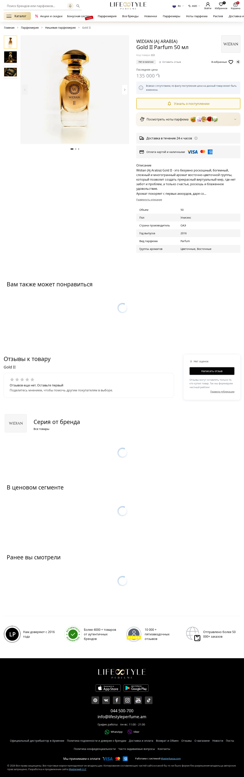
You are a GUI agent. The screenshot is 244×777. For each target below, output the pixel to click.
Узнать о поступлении (191, 103)
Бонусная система (79, 16)
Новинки (150, 16)
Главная (9, 27)
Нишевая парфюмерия (60, 27)
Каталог (20, 16)
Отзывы (186, 740)
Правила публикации (222, 391)
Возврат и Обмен (167, 740)
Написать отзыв (211, 371)
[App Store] (108, 688)
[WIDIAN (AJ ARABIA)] (230, 44)
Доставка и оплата (141, 740)
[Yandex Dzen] (148, 700)
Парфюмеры (171, 16)
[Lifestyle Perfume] (128, 6)
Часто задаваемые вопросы (136, 749)
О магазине (202, 740)
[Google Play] (136, 688)
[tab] (72, 148)
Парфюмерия (107, 16)
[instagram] (127, 700)
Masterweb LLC (77, 769)
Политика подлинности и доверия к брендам (96, 740)
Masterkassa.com (171, 758)
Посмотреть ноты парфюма (168, 119)
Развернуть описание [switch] (149, 199)
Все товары (41, 429)
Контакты (164, 749)
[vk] (106, 700)
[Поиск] (78, 6)
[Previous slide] (25, 90)
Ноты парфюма (196, 16)
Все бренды (130, 16)
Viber (136, 731)
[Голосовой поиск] (70, 6)
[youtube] (138, 700)
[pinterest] (95, 700)
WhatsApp (117, 731)
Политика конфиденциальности (95, 749)
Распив (218, 16)
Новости (217, 740)
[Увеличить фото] (75, 90)
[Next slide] (125, 90)
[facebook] (116, 700)
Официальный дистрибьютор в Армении (37, 740)
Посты (230, 740)
